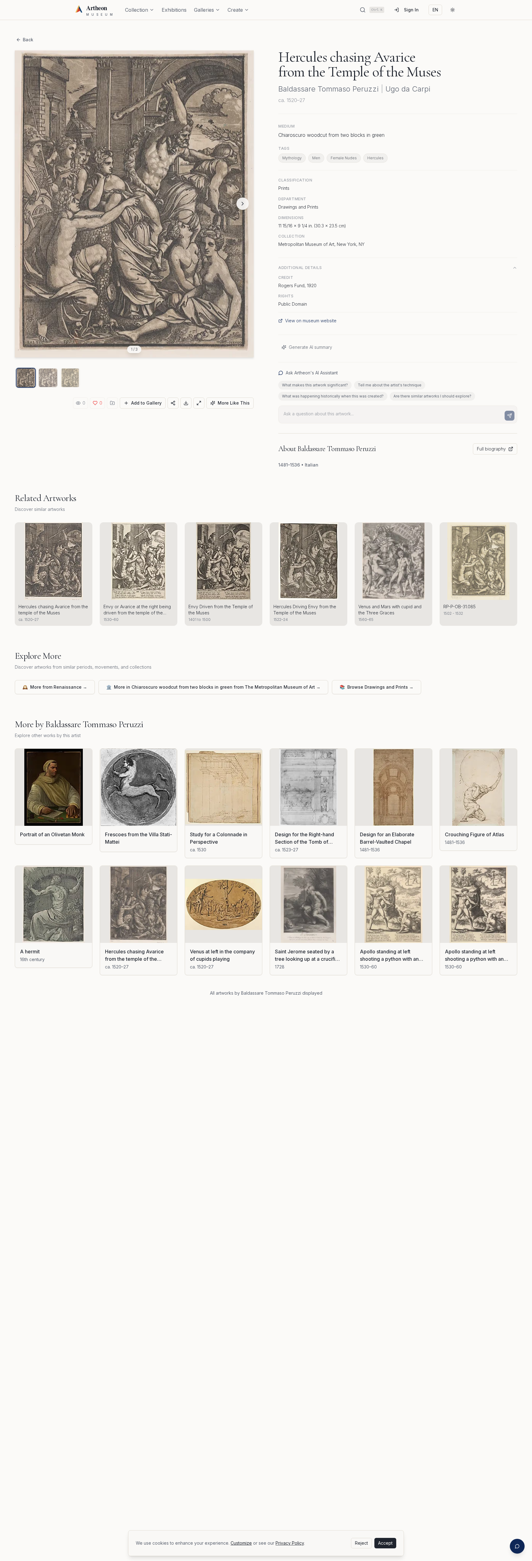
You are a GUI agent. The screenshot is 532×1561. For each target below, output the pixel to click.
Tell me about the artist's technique (389, 385)
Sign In (411, 9)
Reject (361, 1543)
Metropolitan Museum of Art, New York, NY (321, 244)
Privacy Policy (290, 1543)
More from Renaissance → (54, 687)
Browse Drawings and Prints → (376, 687)
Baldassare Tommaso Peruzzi (328, 88)
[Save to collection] (112, 403)
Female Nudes (344, 158)
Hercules (375, 158)
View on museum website (311, 320)
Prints (283, 188)
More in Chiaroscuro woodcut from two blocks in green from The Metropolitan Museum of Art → (213, 687)
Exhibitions (174, 10)
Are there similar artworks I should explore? (432, 396)
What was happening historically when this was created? (333, 396)
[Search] (362, 9)
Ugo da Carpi (407, 88)
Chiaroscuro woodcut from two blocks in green (331, 135)
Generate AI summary (310, 347)
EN (435, 9)
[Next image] (242, 204)
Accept (385, 1543)
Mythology (292, 158)
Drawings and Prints (298, 207)
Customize (241, 1543)
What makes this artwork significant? (315, 385)
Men (316, 158)
